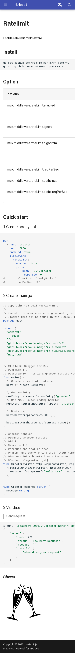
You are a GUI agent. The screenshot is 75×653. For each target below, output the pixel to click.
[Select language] (60, 5)
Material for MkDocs (27, 648)
